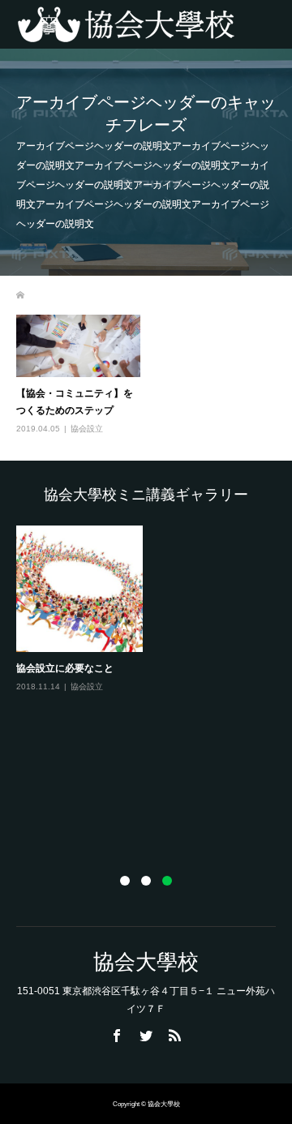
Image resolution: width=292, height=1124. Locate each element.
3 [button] (167, 881)
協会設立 (87, 428)
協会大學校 (146, 962)
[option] (149, 620)
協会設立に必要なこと (65, 668)
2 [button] (146, 881)
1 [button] (125, 881)
